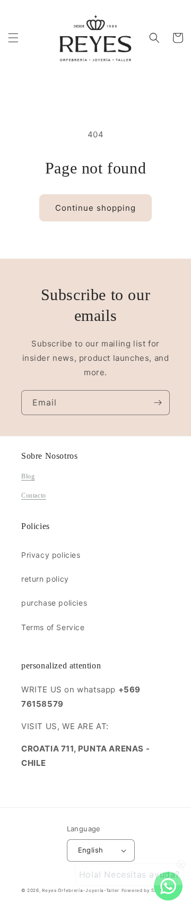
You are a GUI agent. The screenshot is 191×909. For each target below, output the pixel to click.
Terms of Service (53, 627)
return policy (45, 578)
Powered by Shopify (145, 890)
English (90, 850)
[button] (13, 37)
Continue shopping (95, 208)
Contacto (33, 495)
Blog (27, 476)
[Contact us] (168, 886)
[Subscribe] (157, 402)
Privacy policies (51, 554)
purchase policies (54, 602)
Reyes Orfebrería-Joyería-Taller (80, 890)
